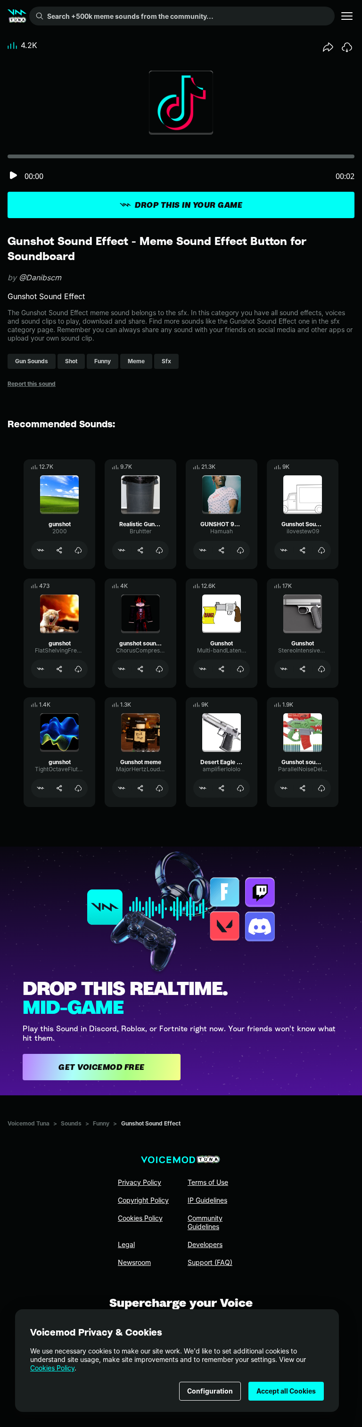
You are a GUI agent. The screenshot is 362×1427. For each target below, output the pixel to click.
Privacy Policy (139, 1182)
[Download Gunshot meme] (159, 788)
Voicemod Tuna (28, 1123)
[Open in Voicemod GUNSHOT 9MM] (202, 550)
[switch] (13, 176)
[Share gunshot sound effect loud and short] (140, 669)
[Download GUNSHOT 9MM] (240, 550)
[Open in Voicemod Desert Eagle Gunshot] (202, 788)
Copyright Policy (143, 1200)
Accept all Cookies (286, 1391)
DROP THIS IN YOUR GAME (188, 205)
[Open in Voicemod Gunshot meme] (121, 788)
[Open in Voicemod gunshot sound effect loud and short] (121, 669)
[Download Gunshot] (240, 669)
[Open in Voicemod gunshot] (40, 550)
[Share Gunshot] (221, 669)
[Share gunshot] (59, 550)
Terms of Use (208, 1182)
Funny (101, 1123)
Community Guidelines (205, 1222)
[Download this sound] (346, 47)
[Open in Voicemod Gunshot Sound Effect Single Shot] (283, 550)
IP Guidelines (207, 1200)
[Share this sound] (328, 47)
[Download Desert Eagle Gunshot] (240, 788)
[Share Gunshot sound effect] (302, 788)
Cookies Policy (52, 1368)
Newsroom (134, 1262)
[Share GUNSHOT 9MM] (221, 550)
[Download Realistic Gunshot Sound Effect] (159, 550)
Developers (205, 1244)
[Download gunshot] (78, 550)
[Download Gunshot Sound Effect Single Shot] (321, 550)
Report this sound (32, 383)
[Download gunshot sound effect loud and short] (159, 669)
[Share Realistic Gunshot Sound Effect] (140, 550)
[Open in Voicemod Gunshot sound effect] (283, 788)
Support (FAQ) (210, 1262)
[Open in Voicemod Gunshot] (202, 669)
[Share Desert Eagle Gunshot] (221, 788)
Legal (126, 1244)
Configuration (210, 1391)
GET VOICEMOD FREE (101, 1067)
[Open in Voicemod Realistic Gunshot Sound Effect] (121, 550)
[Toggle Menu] (346, 16)
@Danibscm (40, 277)
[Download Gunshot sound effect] (321, 788)
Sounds (71, 1123)
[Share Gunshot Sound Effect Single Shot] (302, 550)
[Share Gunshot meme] (140, 788)
